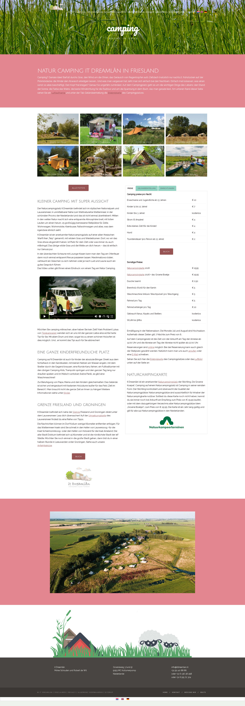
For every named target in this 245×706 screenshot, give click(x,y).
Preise (130, 188)
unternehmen (136, 12)
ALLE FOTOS (78, 188)
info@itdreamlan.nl (179, 667)
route (203, 692)
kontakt (191, 12)
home (70, 12)
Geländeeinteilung (147, 188)
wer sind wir (190, 692)
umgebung (161, 12)
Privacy (72, 692)
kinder (150, 12)
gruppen (122, 12)
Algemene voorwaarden (90, 692)
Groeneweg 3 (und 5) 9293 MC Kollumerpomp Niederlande (124, 670)
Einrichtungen (167, 188)
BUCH (78, 456)
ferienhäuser (95, 12)
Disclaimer (60, 692)
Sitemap (109, 692)
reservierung (177, 12)
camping (80, 12)
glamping (109, 12)
